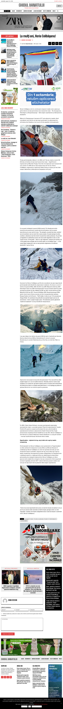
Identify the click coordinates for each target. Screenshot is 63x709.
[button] (57, 10)
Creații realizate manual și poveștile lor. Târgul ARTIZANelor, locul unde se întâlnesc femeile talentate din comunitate (53, 604)
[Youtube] (10, 677)
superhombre (24, 520)
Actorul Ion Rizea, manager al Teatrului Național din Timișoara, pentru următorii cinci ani (9, 144)
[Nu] (61, 703)
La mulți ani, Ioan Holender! (8, 138)
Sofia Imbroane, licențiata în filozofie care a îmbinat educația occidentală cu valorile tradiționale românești (9, 123)
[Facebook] (49, 43)
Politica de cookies (36, 706)
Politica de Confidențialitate (40, 704)
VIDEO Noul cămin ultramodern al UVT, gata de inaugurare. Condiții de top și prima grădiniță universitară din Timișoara (11, 53)
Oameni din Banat (5, 118)
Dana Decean (29, 43)
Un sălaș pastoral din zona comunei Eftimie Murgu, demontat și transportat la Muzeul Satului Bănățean (53, 595)
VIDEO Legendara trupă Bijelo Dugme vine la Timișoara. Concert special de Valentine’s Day (11, 587)
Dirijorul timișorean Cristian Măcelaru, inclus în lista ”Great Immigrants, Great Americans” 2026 (8, 153)
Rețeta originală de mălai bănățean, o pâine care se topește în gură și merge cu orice (12, 63)
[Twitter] (53, 43)
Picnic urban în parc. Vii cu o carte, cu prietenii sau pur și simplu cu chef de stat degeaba (53, 575)
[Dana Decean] (21, 44)
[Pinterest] (56, 43)
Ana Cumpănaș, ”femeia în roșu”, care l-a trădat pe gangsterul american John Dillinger (8, 132)
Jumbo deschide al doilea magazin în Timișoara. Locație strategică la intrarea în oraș (12, 82)
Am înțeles (24, 706)
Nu (29, 706)
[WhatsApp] (60, 43)
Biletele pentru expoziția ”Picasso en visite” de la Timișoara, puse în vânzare (53, 582)
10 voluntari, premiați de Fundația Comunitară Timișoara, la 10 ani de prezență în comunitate (7, 114)
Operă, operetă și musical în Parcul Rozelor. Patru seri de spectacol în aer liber (53, 588)
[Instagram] (5, 677)
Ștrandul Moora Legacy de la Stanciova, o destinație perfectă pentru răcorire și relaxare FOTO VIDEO (11, 43)
